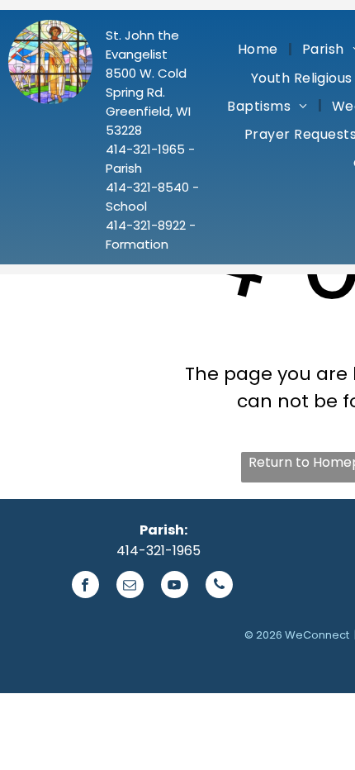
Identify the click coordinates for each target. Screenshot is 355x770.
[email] (130, 586)
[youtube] (174, 586)
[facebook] (85, 586)
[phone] (219, 586)
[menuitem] (260, 49)
